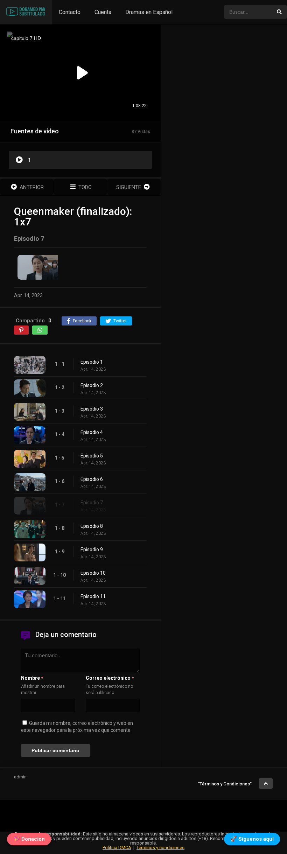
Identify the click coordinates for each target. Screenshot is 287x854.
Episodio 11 (93, 596)
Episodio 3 (91, 409)
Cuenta (102, 12)
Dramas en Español (149, 12)
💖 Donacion (29, 840)
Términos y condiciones (160, 847)
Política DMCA (117, 847)
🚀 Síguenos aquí (252, 840)
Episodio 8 (91, 526)
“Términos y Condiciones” (225, 783)
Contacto (69, 12)
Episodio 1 (91, 362)
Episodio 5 (91, 455)
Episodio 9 (91, 549)
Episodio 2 (91, 385)
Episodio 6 (91, 479)
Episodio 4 (91, 432)
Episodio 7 (91, 502)
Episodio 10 (93, 573)
